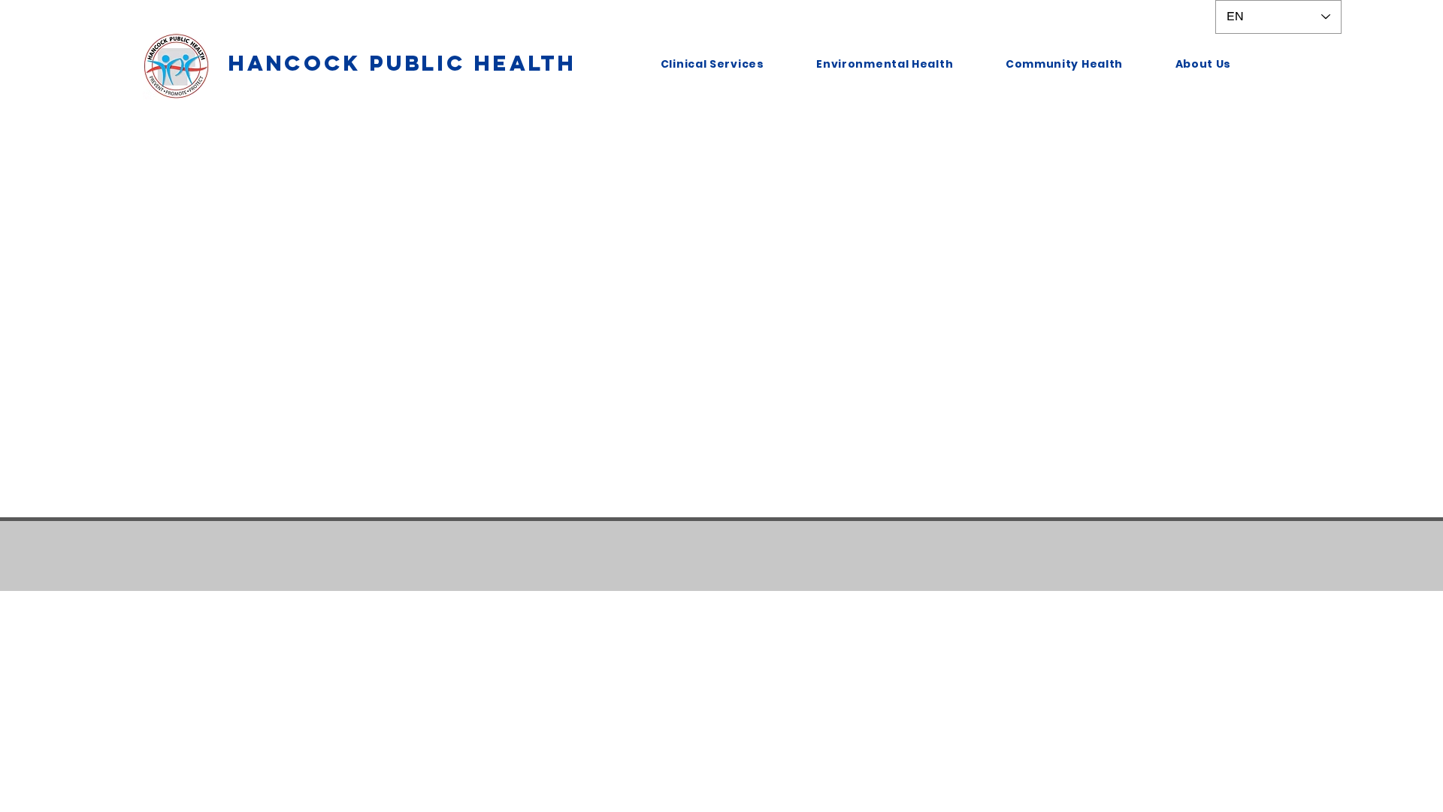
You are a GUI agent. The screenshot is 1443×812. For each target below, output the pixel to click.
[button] (712, 64)
